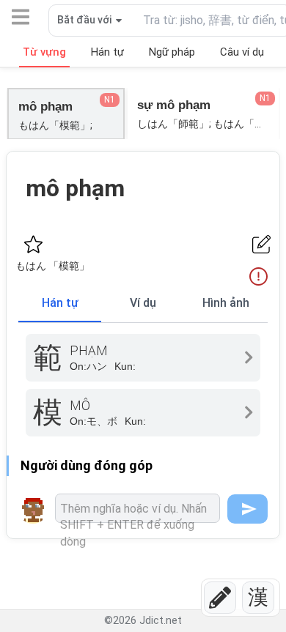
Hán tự (60, 303)
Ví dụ (143, 303)
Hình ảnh (225, 303)
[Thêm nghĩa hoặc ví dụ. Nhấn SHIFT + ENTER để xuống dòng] (137, 508)
